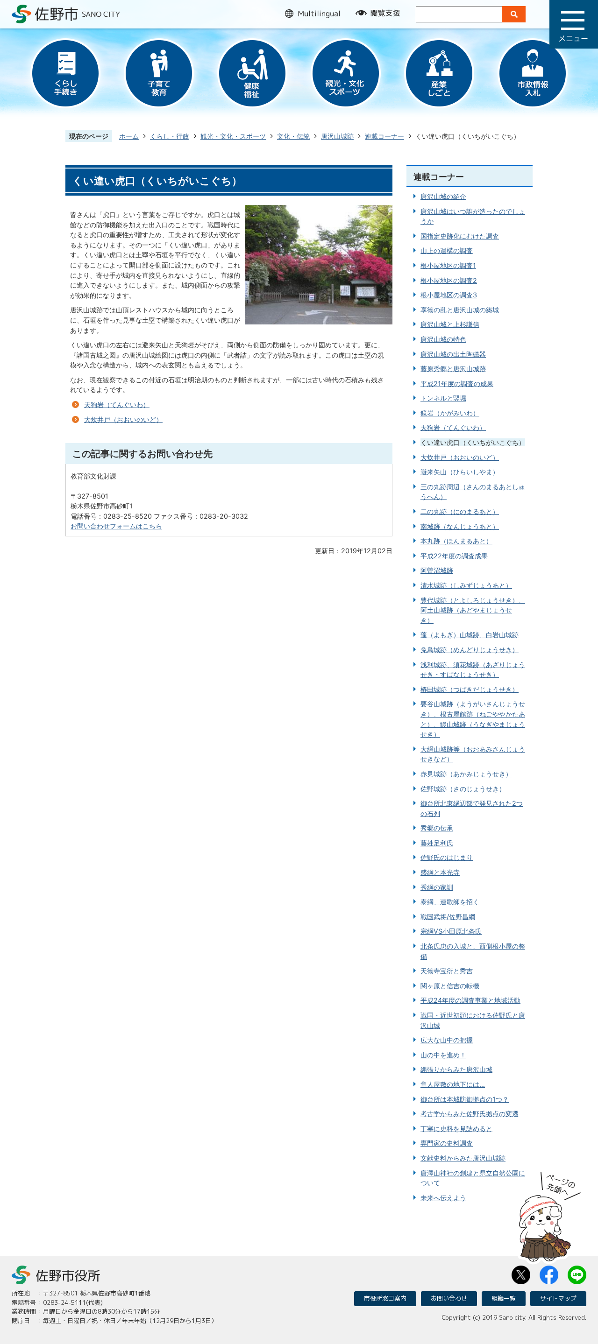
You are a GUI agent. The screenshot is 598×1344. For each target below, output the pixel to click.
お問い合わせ (449, 1298)
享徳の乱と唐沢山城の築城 (459, 310)
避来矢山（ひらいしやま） (459, 472)
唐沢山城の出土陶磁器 (453, 354)
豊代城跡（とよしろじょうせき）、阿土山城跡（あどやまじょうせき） (472, 610)
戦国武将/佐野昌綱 (447, 917)
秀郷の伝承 (436, 828)
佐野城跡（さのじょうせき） (462, 789)
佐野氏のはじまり (446, 857)
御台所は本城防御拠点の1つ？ (464, 1099)
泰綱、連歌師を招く (449, 902)
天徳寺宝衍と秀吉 (446, 971)
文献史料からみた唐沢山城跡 (462, 1158)
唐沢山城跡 (337, 136)
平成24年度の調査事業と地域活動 (470, 1000)
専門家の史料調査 (446, 1143)
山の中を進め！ (443, 1055)
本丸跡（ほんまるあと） (456, 541)
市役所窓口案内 (385, 1298)
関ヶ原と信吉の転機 (449, 986)
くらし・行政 (169, 136)
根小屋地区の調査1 (448, 265)
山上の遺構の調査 (446, 250)
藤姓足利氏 (436, 843)
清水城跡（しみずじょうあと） (466, 585)
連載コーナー (384, 136)
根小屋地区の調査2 (448, 280)
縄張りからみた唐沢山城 (456, 1069)
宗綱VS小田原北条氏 (451, 931)
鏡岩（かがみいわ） (449, 413)
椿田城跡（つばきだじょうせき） (469, 689)
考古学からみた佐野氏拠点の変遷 (469, 1114)
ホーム (129, 136)
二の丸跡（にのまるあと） (459, 511)
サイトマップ (558, 1298)
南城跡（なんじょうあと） (459, 526)
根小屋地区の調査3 (448, 295)
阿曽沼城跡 (436, 570)
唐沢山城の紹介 (443, 196)
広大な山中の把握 (446, 1040)
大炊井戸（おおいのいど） (123, 419)
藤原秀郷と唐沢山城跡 (453, 369)
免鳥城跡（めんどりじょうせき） (469, 650)
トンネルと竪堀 (443, 398)
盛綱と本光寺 (440, 872)
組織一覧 (503, 1298)
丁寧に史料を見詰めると (456, 1129)
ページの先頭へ (550, 1214)
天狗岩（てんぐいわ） (117, 404)
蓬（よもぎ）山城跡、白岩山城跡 (469, 635)
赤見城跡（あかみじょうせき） (466, 774)
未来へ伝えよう (443, 1198)
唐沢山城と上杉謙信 (449, 324)
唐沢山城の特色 (443, 339)
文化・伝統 (293, 136)
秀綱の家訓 (436, 887)
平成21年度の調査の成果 (456, 383)
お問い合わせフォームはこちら (116, 526)
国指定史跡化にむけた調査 (459, 236)
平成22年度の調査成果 (454, 556)
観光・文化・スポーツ (233, 136)
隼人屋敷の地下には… (452, 1084)
